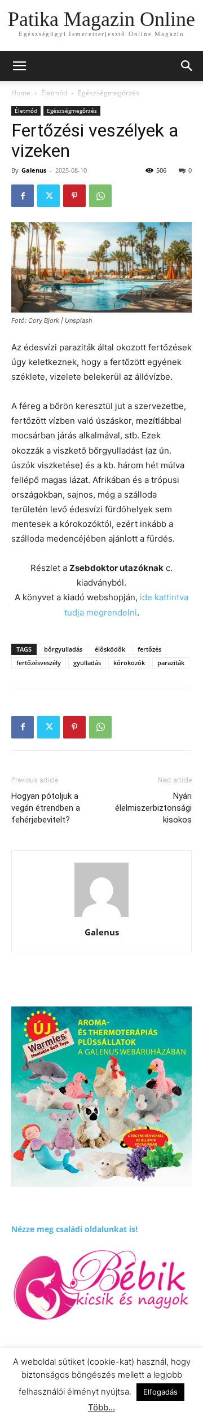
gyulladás (87, 662)
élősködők (110, 649)
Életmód (54, 93)
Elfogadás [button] (160, 1391)
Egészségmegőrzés (108, 93)
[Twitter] (48, 195)
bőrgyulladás (63, 649)
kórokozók (129, 662)
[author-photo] (101, 916)
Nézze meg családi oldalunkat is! (74, 1229)
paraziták (170, 662)
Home (20, 93)
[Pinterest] (74, 195)
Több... (101, 1407)
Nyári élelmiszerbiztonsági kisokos (153, 808)
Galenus (33, 170)
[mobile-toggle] (19, 66)
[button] (187, 66)
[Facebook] (22, 195)
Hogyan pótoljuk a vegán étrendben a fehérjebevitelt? (45, 808)
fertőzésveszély (38, 662)
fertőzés (149, 649)
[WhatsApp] (100, 195)
